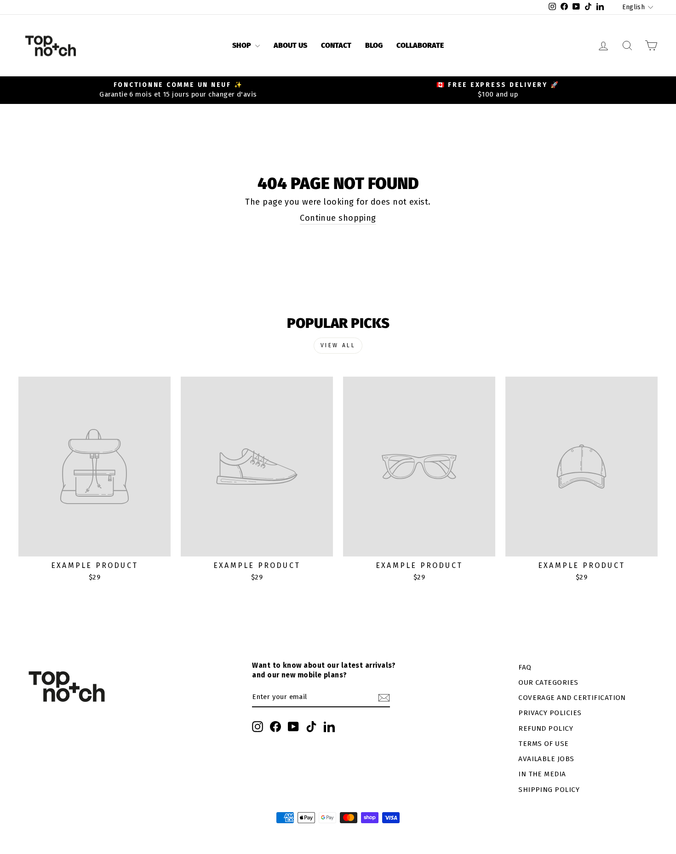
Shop (242, 45)
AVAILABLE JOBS (546, 759)
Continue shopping (338, 218)
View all (338, 345)
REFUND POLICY (545, 728)
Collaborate (420, 45)
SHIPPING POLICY (548, 789)
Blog (374, 45)
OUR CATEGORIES (548, 682)
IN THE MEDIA (542, 774)
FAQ (524, 667)
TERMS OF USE (543, 743)
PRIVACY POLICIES (549, 713)
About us (290, 45)
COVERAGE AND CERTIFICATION (572, 698)
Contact (336, 45)
